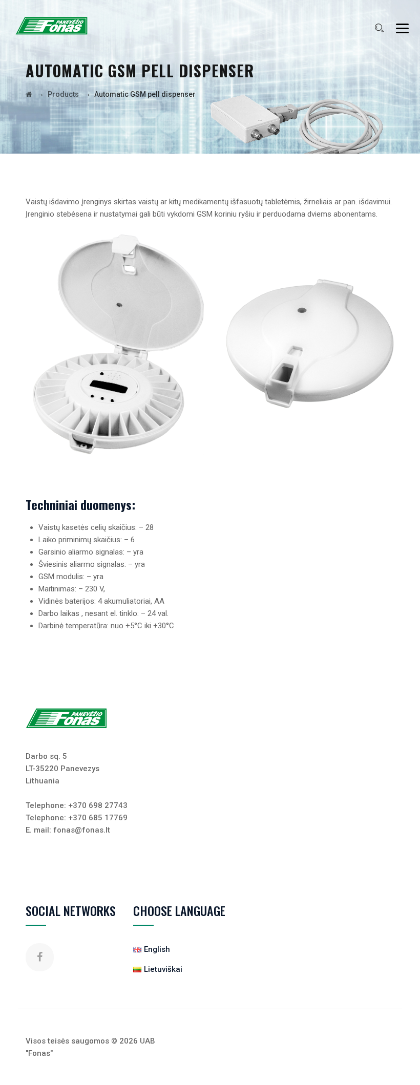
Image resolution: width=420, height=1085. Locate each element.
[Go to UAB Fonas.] (29, 94)
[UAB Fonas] (51, 25)
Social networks (71, 910)
